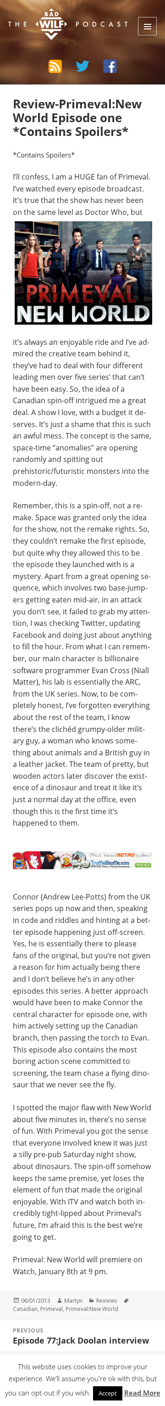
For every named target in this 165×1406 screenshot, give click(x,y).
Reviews (106, 1301)
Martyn (73, 1301)
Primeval (51, 1309)
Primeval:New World (92, 1309)
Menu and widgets (147, 26)
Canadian (25, 1309)
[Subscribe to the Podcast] (55, 66)
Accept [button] (108, 1393)
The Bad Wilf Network (64, 15)
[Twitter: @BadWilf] (82, 67)
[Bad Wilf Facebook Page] (110, 66)
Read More (142, 1392)
